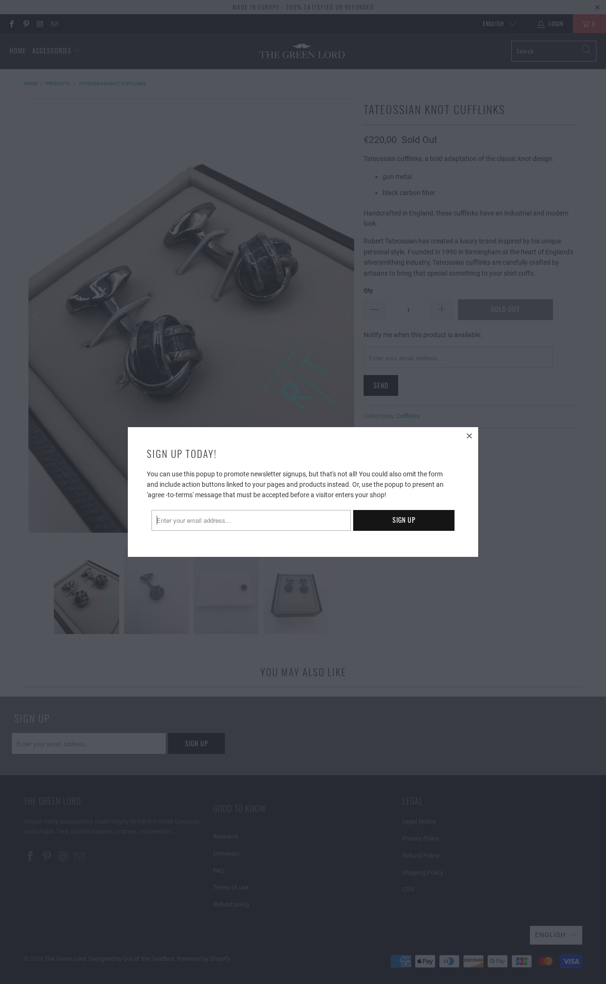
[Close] (469, 435)
